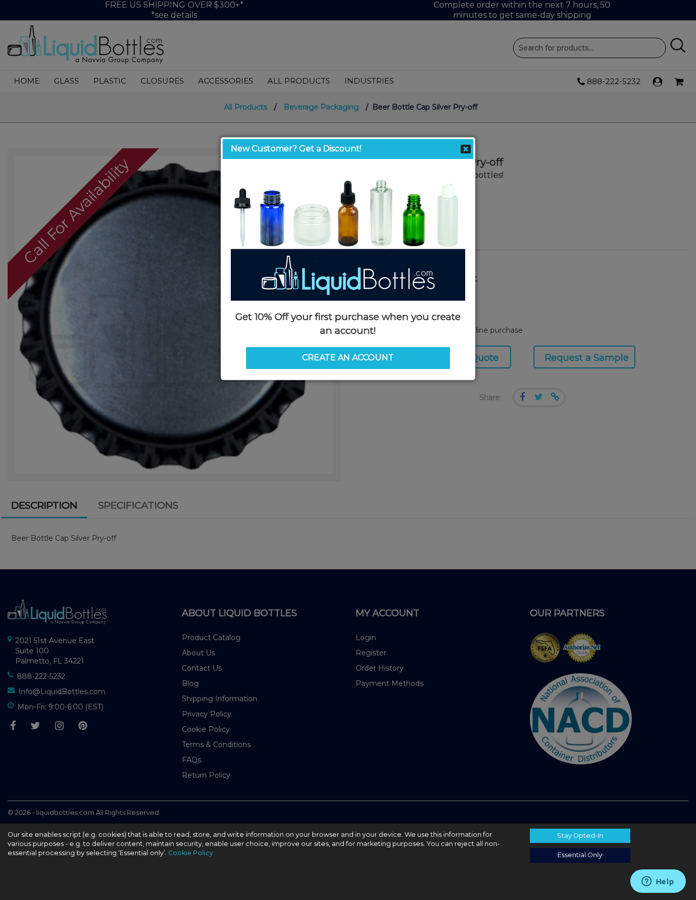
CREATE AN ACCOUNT (348, 357)
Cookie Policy (190, 853)
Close (466, 149)
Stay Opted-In (580, 835)
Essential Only (579, 855)
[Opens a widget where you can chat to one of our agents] (658, 882)
